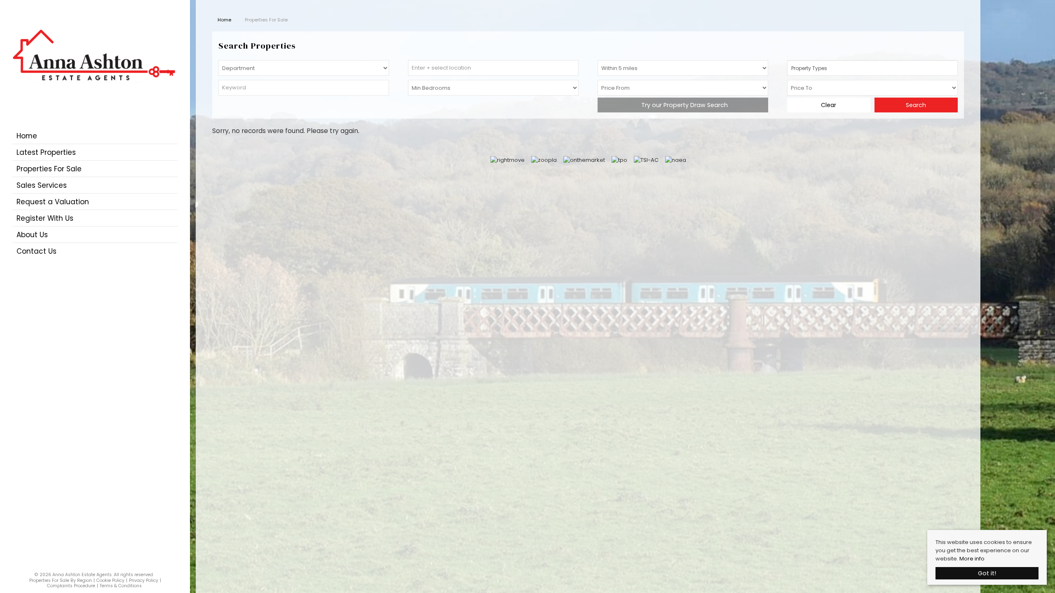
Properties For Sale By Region (60, 580)
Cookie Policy (110, 580)
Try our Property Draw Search (683, 105)
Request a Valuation (52, 202)
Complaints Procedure (71, 585)
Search (916, 105)
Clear (828, 105)
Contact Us (36, 251)
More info (972, 559)
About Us (32, 235)
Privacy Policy (143, 580)
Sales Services (41, 185)
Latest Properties (46, 152)
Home (26, 136)
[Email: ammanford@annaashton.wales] (97, 565)
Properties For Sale (49, 169)
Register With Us (44, 218)
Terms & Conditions (121, 585)
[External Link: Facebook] (92, 565)
